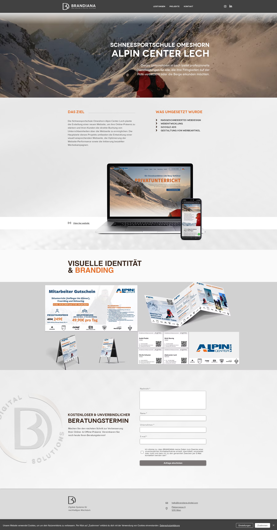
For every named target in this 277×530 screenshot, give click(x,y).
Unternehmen (146, 425)
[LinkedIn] (230, 6)
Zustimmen (262, 525)
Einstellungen (244, 525)
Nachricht (144, 389)
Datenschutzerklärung (170, 525)
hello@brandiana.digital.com (185, 502)
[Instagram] (225, 6)
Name (143, 413)
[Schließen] (273, 525)
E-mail (143, 436)
